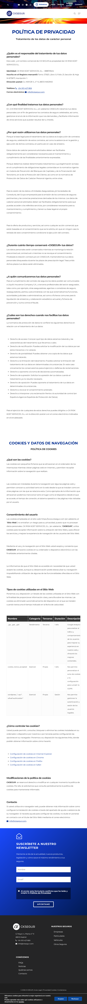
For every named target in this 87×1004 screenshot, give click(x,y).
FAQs (20, 963)
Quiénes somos (25, 970)
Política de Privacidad (40, 893)
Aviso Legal (38, 990)
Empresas (58, 932)
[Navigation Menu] (79, 13)
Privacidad (46, 990)
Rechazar (75, 999)
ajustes (21, 1002)
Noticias (22, 966)
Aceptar (61, 999)
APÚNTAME (43, 904)
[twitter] (8, 5)
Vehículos (58, 940)
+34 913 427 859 (25, 88)
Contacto (22, 974)
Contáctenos (62, 990)
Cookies (53, 990)
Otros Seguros (60, 944)
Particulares (59, 936)
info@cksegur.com (36, 92)
